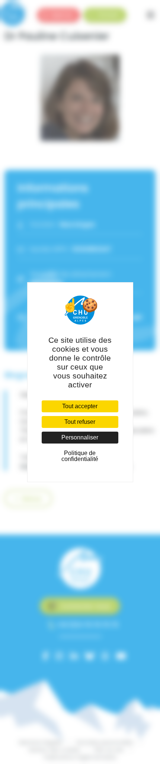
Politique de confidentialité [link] (79, 456)
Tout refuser (79, 422)
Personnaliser (79, 437)
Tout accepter (79, 406)
